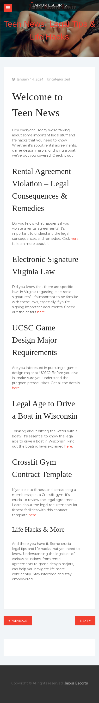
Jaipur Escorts (49, 5)
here (75, 238)
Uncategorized (58, 79)
